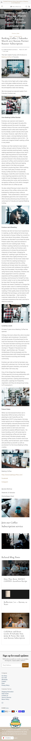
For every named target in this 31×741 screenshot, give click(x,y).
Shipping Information (8, 691)
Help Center (5, 693)
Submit (25, 665)
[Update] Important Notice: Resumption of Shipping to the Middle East (15, 2)
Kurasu (7, 708)
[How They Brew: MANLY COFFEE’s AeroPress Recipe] (15, 568)
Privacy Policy (5, 685)
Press (3, 683)
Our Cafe (4, 677)
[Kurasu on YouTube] (2, 703)
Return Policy (5, 699)
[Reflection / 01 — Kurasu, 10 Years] (15, 594)
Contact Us (5, 695)
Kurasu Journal (18, 36)
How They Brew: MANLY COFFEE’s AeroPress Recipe (15, 580)
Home (10, 36)
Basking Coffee (6, 57)
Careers (4, 681)
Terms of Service (6, 697)
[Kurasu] (15, 6)
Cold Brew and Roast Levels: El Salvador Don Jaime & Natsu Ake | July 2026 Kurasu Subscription (14, 634)
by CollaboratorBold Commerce (9, 49)
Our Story (4, 675)
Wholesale (4, 679)
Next (18, 33)
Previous (14, 33)
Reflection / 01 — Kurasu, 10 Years (15, 603)
